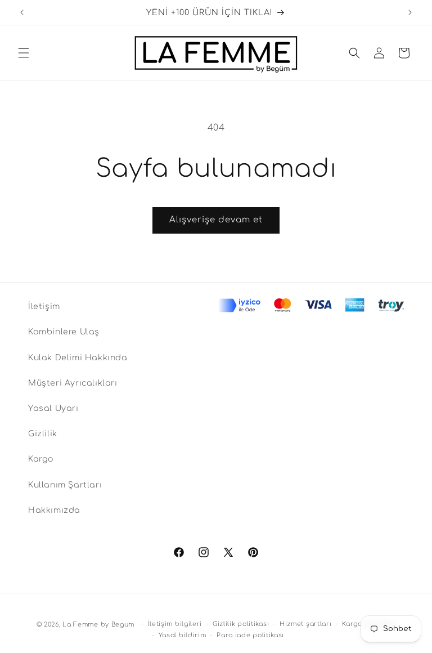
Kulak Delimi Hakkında (78, 358)
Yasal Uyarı (53, 408)
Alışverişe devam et (216, 220)
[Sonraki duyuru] (410, 12)
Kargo (41, 459)
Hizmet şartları (306, 624)
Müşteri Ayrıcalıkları (73, 383)
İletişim (44, 306)
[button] (23, 53)
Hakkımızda (54, 510)
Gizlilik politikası (241, 624)
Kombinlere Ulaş (64, 332)
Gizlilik (42, 434)
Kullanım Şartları (65, 485)
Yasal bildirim (182, 635)
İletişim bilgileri (175, 624)
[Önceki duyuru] (22, 12)
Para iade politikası (250, 635)
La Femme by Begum (98, 624)
